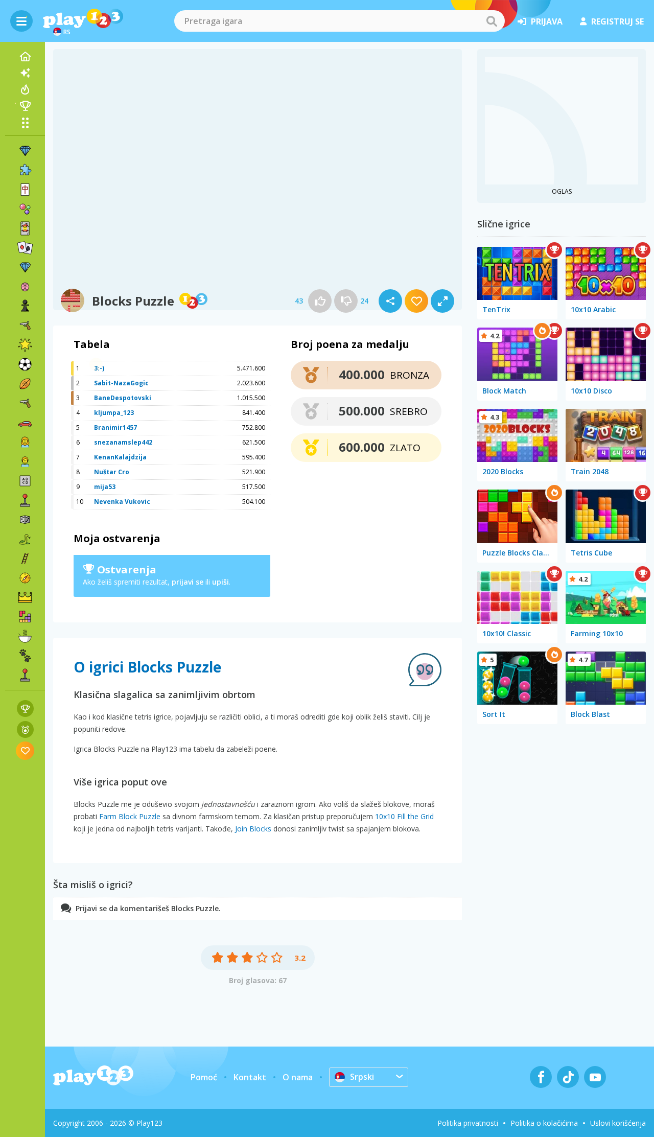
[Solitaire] (25, 248)
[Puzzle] (25, 170)
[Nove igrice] (25, 73)
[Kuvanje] (25, 636)
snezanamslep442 (123, 442)
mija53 (104, 486)
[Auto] (25, 422)
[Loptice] (25, 209)
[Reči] (25, 481)
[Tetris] (25, 616)
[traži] (491, 21)
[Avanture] (25, 578)
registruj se (617, 21)
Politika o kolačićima (544, 1123)
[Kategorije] (25, 122)
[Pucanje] (25, 403)
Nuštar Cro (111, 472)
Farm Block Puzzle (129, 816)
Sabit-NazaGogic (121, 383)
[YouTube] (595, 1077)
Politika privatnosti (467, 1123)
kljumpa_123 (114, 412)
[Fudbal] (25, 364)
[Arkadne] (25, 500)
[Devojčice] (25, 442)
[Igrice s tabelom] (25, 708)
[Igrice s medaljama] (25, 729)
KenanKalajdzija (120, 457)
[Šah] (25, 306)
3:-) (99, 368)
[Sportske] (25, 383)
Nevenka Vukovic (122, 501)
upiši (220, 582)
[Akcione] (25, 325)
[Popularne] (25, 89)
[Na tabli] (25, 519)
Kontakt (249, 1077)
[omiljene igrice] (25, 750)
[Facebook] (541, 1077)
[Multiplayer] (25, 675)
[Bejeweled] (25, 267)
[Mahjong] (25, 189)
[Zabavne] (25, 345)
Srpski (362, 1076)
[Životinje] (25, 655)
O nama (298, 1077)
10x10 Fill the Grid (404, 816)
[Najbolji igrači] (25, 106)
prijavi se (187, 582)
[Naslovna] (25, 57)
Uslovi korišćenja (618, 1123)
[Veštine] (25, 558)
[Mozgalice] (25, 286)
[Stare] (25, 539)
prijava (547, 21)
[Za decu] (25, 461)
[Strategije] (25, 597)
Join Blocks (253, 828)
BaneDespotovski (122, 397)
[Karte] (25, 228)
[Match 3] (25, 150)
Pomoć (204, 1077)
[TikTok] (568, 1077)
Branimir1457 (115, 427)
